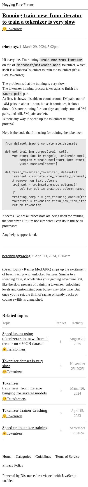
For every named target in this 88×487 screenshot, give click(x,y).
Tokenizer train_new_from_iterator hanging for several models (24, 388)
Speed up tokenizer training (24, 427)
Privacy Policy (12, 465)
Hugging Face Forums (18, 5)
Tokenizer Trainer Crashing (24, 410)
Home (6, 456)
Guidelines (43, 456)
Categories (23, 456)
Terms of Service (67, 456)
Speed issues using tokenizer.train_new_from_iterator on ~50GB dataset (25, 338)
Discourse (28, 476)
